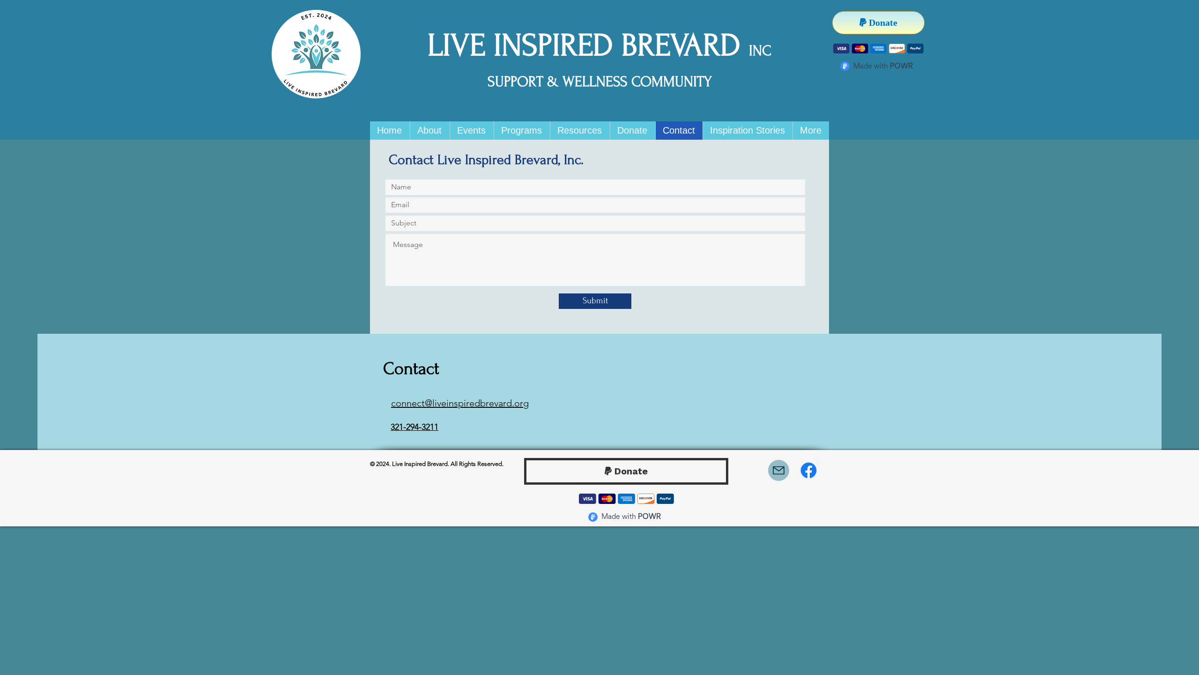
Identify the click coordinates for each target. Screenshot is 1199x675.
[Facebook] (808, 470)
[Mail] (778, 470)
